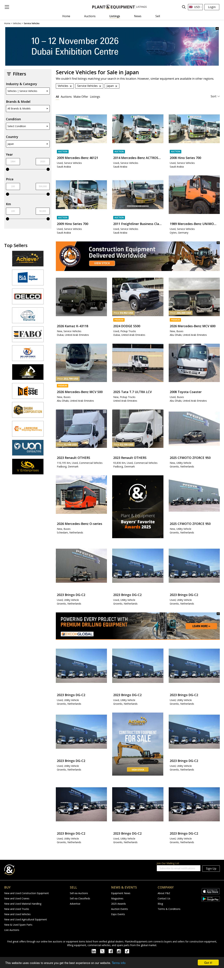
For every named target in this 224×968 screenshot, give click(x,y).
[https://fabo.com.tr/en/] (27, 335)
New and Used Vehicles (17, 914)
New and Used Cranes (16, 898)
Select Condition (17, 126)
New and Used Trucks (16, 909)
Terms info (118, 962)
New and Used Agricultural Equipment (25, 919)
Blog (160, 903)
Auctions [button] (66, 97)
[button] (7, 7)
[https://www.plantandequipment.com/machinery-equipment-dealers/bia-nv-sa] (27, 279)
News (137, 16)
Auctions (90, 16)
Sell (157, 16)
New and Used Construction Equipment (26, 893)
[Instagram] (121, 951)
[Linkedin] (96, 951)
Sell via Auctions (79, 893)
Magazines (117, 898)
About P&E (164, 893)
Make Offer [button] (81, 97)
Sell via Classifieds (80, 898)
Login (212, 7)
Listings (115, 16)
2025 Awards (118, 903)
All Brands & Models (19, 108)
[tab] (57, 96)
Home (66, 16)
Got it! (208, 962)
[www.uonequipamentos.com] (27, 449)
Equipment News (120, 893)
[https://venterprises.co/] (27, 468)
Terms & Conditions (169, 909)
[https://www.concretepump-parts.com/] (27, 260)
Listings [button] (95, 97)
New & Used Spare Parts (18, 924)
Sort (213, 96)
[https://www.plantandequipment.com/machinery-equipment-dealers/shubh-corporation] (27, 411)
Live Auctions (11, 930)
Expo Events (118, 914)
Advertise (75, 903)
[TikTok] (128, 951)
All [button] (57, 97)
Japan (11, 143)
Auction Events (119, 909)
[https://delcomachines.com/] (27, 298)
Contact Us (164, 898)
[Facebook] (112, 951)
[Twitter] (104, 951)
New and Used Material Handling (22, 903)
